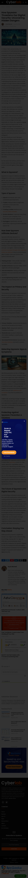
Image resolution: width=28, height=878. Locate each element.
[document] (14, 439)
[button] (24, 421)
